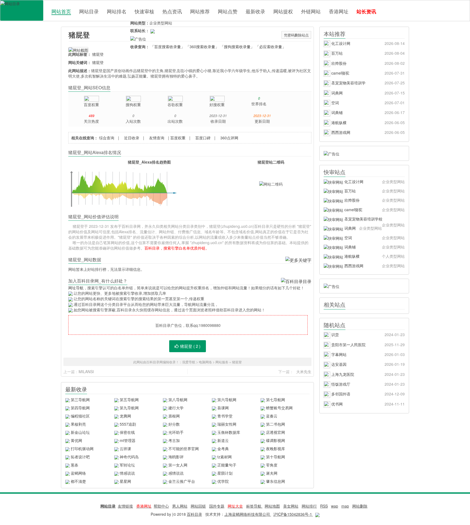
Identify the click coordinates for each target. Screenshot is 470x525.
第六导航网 (226, 399)
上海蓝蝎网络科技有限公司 (247, 514)
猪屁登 (79, 35)
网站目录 (89, 11)
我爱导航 (188, 362)
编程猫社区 (80, 416)
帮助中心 (161, 506)
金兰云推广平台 (181, 481)
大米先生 (303, 371)
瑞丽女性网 (226, 424)
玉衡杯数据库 (228, 432)
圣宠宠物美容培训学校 (374, 219)
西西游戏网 (367, 132)
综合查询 (106, 137)
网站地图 (272, 506)
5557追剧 (128, 424)
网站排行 (309, 506)
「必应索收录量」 (270, 46)
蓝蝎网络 (78, 473)
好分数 (174, 424)
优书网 (367, 404)
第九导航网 (129, 407)
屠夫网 (271, 473)
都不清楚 (78, 481)
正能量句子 (226, 465)
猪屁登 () (190, 346)
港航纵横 (367, 122)
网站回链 (198, 506)
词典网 (367, 93)
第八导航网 (177, 399)
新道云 (223, 440)
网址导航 (76, 287)
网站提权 (283, 11)
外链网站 (311, 11)
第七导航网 (275, 399)
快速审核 (144, 11)
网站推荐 (200, 11)
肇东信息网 (275, 481)
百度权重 (177, 137)
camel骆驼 (367, 73)
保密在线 (127, 432)
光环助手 (176, 432)
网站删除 (359, 506)
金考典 (223, 448)
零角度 (271, 465)
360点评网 (229, 137)
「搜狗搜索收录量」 (237, 46)
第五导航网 (129, 399)
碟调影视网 (275, 440)
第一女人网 (177, 465)
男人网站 (179, 506)
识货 (367, 334)
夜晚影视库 (275, 448)
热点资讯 (172, 11)
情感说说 (127, 473)
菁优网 (76, 440)
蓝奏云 (271, 416)
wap (334, 506)
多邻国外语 (367, 394)
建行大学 (176, 407)
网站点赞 (227, 11)
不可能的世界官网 (183, 448)
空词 (367, 102)
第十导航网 (275, 456)
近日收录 (131, 137)
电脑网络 (205, 362)
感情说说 (176, 473)
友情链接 (125, 506)
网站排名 (116, 11)
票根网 (174, 416)
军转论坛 (127, 465)
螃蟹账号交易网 (279, 407)
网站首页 (61, 11)
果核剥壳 (78, 424)
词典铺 (367, 112)
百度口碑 (203, 137)
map (345, 506)
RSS (324, 506)
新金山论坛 (80, 432)
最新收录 (255, 11)
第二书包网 (275, 424)
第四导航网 (80, 407)
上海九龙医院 (367, 374)
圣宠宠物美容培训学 (367, 82)
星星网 (125, 481)
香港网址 (338, 11)
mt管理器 (127, 440)
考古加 (174, 440)
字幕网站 (367, 354)
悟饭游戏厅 (367, 384)
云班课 (125, 448)
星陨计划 (225, 473)
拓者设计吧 (80, 456)
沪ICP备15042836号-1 (293, 514)
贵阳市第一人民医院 (367, 344)
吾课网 (223, 407)
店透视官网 (275, 432)
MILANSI (86, 371)
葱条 (74, 465)
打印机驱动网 (82, 448)
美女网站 (290, 506)
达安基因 (367, 364)
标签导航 (254, 506)
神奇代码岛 (129, 456)
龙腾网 (125, 416)
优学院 (223, 481)
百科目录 (21, 10)
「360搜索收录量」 (202, 46)
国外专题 (216, 506)
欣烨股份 (367, 63)
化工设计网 (367, 43)
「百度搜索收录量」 (167, 46)
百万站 (367, 53)
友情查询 (156, 137)
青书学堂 (225, 416)
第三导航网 (80, 399)
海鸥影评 (176, 456)
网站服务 (221, 362)
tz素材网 (224, 456)
